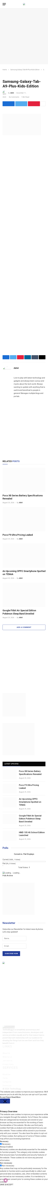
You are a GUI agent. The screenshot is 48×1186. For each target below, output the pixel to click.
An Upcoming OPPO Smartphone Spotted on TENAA (30, 802)
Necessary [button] (4, 1141)
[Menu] (4, 4)
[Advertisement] (24, 36)
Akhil (12, 93)
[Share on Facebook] (9, 103)
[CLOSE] (5, 1101)
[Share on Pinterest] (34, 103)
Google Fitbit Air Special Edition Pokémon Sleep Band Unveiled (30, 818)
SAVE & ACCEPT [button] (6, 1185)
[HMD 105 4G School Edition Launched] (10, 836)
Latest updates (11, 764)
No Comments (14, 97)
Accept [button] (3, 1097)
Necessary (6, 1144)
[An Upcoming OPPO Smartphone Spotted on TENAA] (24, 555)
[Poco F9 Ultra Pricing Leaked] (24, 519)
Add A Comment (24, 627)
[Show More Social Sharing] (43, 103)
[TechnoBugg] (24, 4)
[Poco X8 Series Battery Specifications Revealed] (24, 480)
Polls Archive (8, 876)
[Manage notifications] (6, 1180)
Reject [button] (8, 1097)
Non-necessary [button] (6, 1163)
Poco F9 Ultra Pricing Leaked (18, 534)
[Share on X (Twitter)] (21, 103)
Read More (16, 1097)
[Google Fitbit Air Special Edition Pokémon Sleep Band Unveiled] (24, 595)
